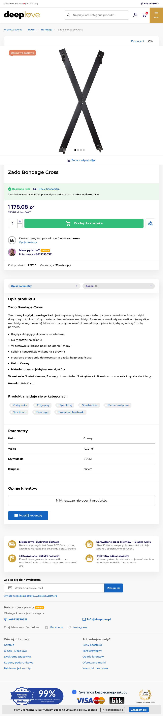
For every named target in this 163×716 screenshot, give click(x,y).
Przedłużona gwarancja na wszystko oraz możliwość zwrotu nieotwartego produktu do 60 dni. (48, 562)
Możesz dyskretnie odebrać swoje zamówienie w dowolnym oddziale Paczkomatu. (125, 561)
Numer (12, 223)
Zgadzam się (139, 709)
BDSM (31, 29)
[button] (156, 15)
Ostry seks (20, 405)
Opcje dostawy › (28, 242)
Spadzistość (90, 405)
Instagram (80, 627)
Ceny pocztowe (92, 644)
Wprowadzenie (13, 29)
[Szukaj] (68, 15)
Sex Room (19, 412)
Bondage (46, 29)
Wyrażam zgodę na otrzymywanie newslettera (30, 595)
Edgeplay (43, 405)
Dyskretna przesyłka (17, 656)
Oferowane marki (94, 662)
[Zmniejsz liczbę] (19, 225)
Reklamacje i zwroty (17, 668)
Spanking (65, 405)
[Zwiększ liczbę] (19, 221)
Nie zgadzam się (113, 709)
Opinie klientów (93, 656)
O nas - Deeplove (15, 650)
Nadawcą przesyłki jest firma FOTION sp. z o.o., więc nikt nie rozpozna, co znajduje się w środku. (48, 547)
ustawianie (72, 709)
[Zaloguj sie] (135, 15)
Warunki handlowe (95, 668)
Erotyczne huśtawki (71, 412)
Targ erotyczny (92, 650)
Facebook (56, 627)
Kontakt (9, 644)
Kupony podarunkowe (18, 662)
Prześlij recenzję (30, 515)
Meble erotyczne (118, 405)
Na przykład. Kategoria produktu (94, 15)
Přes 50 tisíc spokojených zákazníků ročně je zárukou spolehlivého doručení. (122, 547)
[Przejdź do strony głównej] (22, 15)
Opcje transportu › (49, 188)
